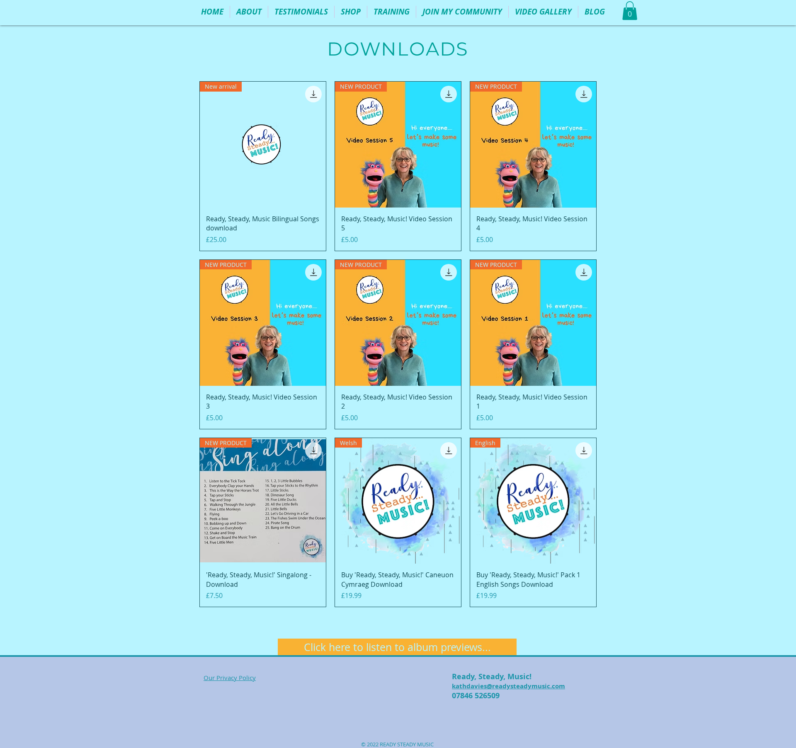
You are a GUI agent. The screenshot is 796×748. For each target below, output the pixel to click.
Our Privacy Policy (230, 677)
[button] (351, 12)
